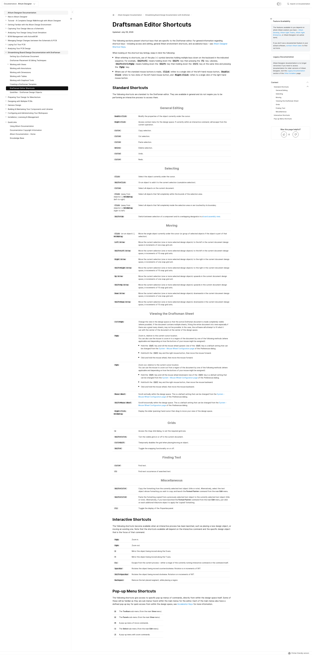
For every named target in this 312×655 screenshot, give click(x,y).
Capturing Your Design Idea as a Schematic (26, 28)
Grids (278, 104)
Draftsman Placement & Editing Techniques (28, 60)
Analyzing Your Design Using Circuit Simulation (27, 32)
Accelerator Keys (185, 604)
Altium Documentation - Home (22, 134)
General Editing (282, 90)
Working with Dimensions (20, 72)
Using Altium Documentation (22, 126)
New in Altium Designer (17, 17)
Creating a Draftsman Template (23, 84)
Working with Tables (18, 76)
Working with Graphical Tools (22, 80)
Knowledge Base (17, 138)
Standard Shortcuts (281, 87)
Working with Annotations (20, 68)
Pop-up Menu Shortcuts (283, 119)
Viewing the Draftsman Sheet (287, 101)
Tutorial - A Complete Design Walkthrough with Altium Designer (34, 20)
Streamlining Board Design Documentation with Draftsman (167, 15)
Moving (278, 97)
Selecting (279, 94)
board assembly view (211, 216)
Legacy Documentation (296, 71)
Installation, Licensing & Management (23, 117)
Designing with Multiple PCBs (20, 101)
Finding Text (280, 108)
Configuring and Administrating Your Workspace (28, 113)
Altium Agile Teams (287, 32)
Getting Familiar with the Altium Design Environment (29, 24)
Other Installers (290, 73)
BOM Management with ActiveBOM (23, 36)
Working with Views (18, 64)
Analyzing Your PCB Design (19, 48)
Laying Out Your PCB (16, 44)
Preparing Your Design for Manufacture (24, 97)
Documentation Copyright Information (26, 130)
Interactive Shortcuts (282, 115)
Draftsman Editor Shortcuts (22, 88)
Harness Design (14, 105)
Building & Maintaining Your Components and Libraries (30, 109)
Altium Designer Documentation (130, 15)
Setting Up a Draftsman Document (24, 56)
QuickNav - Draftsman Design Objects (26, 92)
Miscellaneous (281, 112)
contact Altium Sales (294, 46)
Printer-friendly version (300, 653)
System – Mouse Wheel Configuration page (176, 348)
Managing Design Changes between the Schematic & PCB (32, 40)
